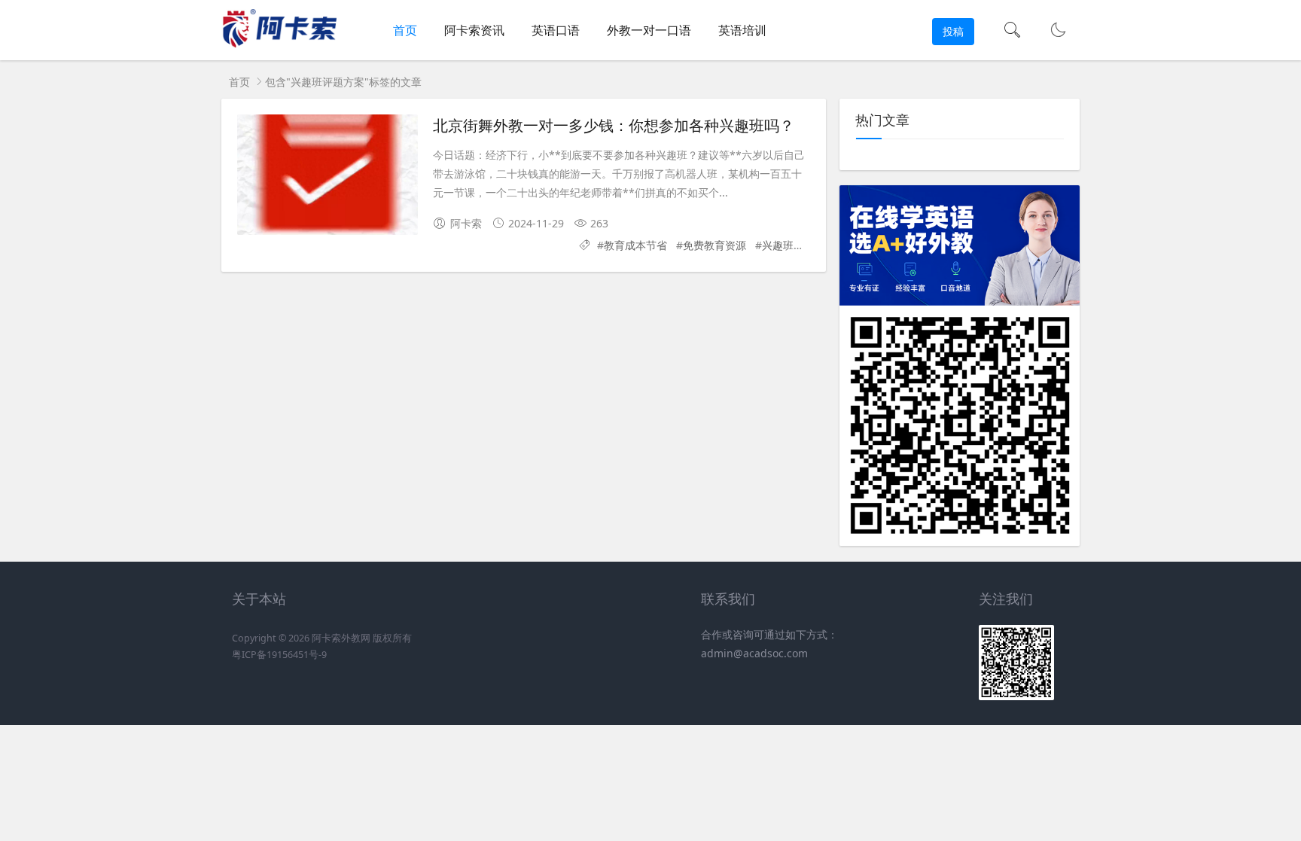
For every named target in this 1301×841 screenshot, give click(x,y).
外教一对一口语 (649, 30)
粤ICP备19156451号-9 (279, 654)
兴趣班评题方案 (799, 245)
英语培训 (742, 30)
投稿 (953, 31)
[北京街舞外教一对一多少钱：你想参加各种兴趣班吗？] (327, 174)
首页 (405, 30)
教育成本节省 (635, 245)
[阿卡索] (279, 45)
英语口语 (556, 30)
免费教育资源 (714, 245)
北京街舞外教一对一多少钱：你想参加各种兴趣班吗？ (613, 125)
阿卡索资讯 (474, 30)
